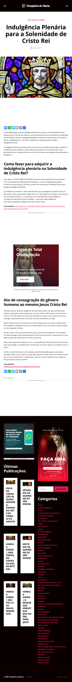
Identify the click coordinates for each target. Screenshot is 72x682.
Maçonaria (42, 580)
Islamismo (42, 572)
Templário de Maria (16, 677)
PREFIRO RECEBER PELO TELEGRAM (19, 458)
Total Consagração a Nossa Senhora (52, 647)
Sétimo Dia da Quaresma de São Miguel (27, 497)
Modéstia (41, 588)
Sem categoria (43, 633)
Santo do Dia (43, 625)
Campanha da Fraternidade (48, 513)
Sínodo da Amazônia (46, 641)
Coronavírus (43, 526)
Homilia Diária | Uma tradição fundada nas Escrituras (10, 557)
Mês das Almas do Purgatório (49, 585)
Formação (42, 553)
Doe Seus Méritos (44, 532)
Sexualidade (42, 638)
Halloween (42, 558)
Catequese (42, 518)
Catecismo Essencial (46, 516)
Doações (29, 677)
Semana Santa (43, 636)
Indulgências (10, 378)
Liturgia (41, 574)
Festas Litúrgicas (44, 548)
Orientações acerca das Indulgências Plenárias (22, 367)
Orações (41, 601)
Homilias (41, 566)
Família (41, 542)
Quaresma (42, 614)
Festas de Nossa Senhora (47, 545)
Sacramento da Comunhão (48, 620)
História (41, 561)
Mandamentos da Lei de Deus (49, 582)
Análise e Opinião (45, 508)
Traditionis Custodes (46, 649)
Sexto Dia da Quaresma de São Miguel (27, 551)
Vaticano (41, 655)
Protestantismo (44, 612)
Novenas (41, 598)
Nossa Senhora (44, 593)
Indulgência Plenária (36, 20)
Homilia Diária (43, 564)
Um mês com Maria (45, 652)
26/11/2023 (37, 48)
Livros (40, 577)
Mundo (41, 590)
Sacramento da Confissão (48, 622)
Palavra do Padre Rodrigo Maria (50, 604)
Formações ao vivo (45, 556)
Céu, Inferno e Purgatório (48, 521)
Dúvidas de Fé (43, 534)
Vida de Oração (44, 657)
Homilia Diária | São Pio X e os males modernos (10, 602)
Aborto (41, 505)
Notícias (41, 596)
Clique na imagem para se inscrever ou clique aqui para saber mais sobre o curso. (36, 290)
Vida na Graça (43, 663)
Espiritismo (42, 537)
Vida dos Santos (44, 660)
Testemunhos (43, 644)
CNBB (40, 524)
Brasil (40, 510)
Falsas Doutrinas (44, 540)
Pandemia (42, 606)
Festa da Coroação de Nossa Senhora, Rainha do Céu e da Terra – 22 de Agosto (10, 505)
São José (41, 628)
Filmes (40, 550)
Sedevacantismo (44, 631)
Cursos (40, 529)
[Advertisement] (36, 112)
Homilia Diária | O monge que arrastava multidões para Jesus (27, 607)
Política (41, 609)
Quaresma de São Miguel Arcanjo (51, 617)
